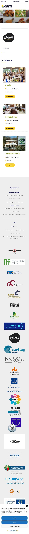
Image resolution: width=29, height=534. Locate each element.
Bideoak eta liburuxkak (15, 1)
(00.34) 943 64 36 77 (14, 198)
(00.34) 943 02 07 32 (14, 233)
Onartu (14, 518)
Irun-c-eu (16, 88)
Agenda (26, 1)
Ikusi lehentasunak (14, 526)
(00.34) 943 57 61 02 (15, 211)
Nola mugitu (3, 1)
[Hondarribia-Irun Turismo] (6, 7)
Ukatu (14, 522)
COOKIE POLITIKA (13, 530)
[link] (26, 6)
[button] (27, 506)
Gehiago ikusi (10, 128)
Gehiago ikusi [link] (10, 96)
